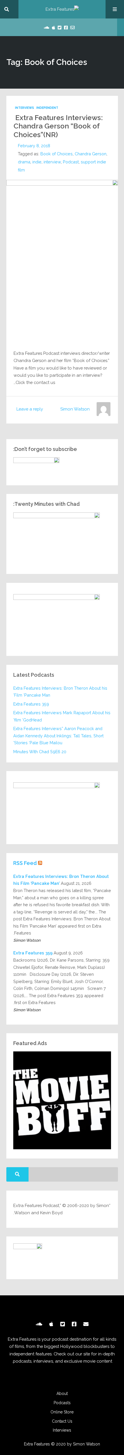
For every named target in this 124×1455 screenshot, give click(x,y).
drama (24, 161)
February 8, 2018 (34, 145)
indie (37, 161)
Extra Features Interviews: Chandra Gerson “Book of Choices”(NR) (58, 126)
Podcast (71, 161)
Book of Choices (56, 153)
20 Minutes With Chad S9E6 (39, 751)
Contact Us (62, 1421)
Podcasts (62, 1402)
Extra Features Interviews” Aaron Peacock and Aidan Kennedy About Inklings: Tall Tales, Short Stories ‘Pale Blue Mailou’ (58, 735)
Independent (47, 107)
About (62, 1393)
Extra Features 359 (31, 704)
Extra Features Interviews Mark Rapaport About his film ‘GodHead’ (61, 716)
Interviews (24, 107)
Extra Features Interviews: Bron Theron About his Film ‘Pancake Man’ (60, 692)
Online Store (62, 1412)
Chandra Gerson (90, 153)
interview (52, 161)
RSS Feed (25, 863)
